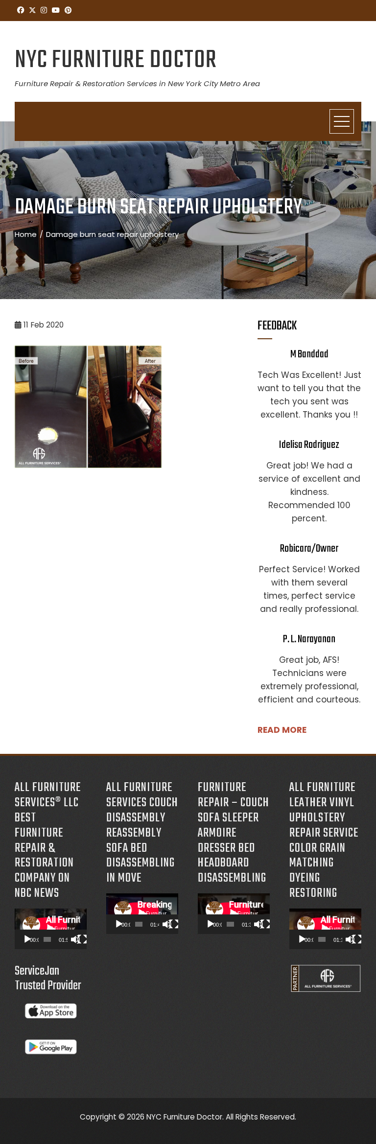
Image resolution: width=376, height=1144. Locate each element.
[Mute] (75, 939)
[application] (51, 929)
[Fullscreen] (82, 939)
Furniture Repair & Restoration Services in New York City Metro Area (137, 83)
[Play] (27, 939)
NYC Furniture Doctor (116, 60)
